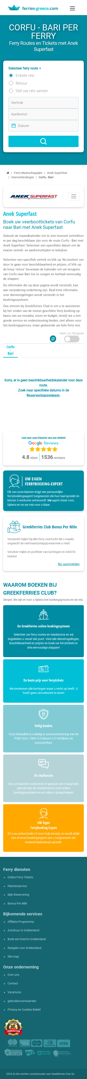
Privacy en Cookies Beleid (24, 1009)
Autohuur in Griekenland (23, 930)
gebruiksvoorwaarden (22, 1001)
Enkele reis (25, 75)
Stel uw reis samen (32, 90)
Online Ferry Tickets (20, 877)
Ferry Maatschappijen (28, 173)
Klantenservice (17, 886)
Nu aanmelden (69, 564)
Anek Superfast (57, 173)
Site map (13, 956)
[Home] (8, 173)
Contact (13, 983)
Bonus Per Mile (17, 903)
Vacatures (14, 992)
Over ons (13, 975)
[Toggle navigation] (72, 8)
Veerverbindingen (22, 177)
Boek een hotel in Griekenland (27, 939)
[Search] (43, 141)
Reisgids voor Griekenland (24, 948)
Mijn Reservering (18, 895)
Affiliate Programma (21, 922)
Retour (21, 83)
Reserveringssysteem (43, 395)
